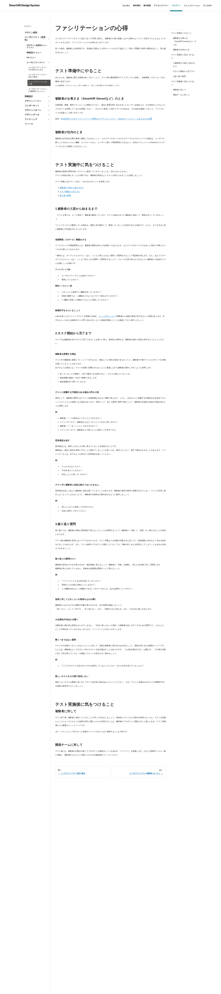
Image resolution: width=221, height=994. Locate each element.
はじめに (126, 5)
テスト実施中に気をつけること (183, 56)
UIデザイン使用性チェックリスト (37, 46)
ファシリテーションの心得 (37, 83)
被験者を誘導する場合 (65, 354)
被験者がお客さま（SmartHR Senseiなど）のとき (184, 41)
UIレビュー (31, 57)
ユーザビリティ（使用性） (35, 38)
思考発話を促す (62, 440)
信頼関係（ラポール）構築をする (70, 239)
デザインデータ (32, 115)
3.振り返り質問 (179, 76)
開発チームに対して (181, 95)
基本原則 (136, 5)
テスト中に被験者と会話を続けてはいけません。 (78, 485)
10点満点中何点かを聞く (66, 619)
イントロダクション (106, 316)
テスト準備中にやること (181, 33)
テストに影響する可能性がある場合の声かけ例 (77, 392)
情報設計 (29, 96)
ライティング (31, 119)
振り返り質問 (65, 195)
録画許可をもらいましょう (67, 310)
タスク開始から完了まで (70, 192)
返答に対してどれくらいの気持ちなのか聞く (76, 599)
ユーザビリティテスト (36, 63)
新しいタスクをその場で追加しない (71, 676)
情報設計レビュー (34, 53)
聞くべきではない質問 (65, 640)
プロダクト (176, 5)
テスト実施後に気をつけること (183, 83)
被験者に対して (179, 90)
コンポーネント (32, 105)
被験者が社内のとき (181, 50)
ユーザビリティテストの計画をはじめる (37, 69)
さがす (209, 5)
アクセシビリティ (161, 5)
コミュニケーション (192, 5)
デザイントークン (33, 101)
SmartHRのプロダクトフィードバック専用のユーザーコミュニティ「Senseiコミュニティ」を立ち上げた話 (106, 119)
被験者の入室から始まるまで (72, 188)
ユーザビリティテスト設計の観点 (37, 76)
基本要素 (147, 5)
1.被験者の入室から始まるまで (184, 64)
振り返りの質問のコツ (65, 559)
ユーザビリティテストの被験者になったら (37, 90)
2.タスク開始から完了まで (184, 71)
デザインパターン (33, 110)
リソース (29, 124)
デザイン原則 (31, 33)
